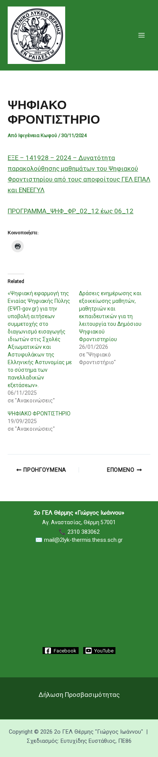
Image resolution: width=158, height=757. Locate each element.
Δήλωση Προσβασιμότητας (79, 694)
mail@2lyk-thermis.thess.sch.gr (83, 539)
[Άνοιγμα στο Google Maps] (79, 625)
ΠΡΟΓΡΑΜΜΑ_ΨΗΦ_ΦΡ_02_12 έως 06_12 (70, 211)
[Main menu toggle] (142, 35)
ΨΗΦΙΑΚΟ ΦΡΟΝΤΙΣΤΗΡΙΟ (39, 413)
